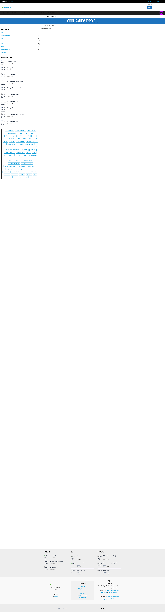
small (10, 160)
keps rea (33, 149)
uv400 (21, 174)
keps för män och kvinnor (12, 149)
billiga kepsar (29, 133)
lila (4, 155)
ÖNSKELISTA (150, 1)
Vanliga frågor (82, 597)
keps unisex (20, 152)
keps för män (34, 147)
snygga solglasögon (10, 166)
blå (28, 136)
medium (11, 155)
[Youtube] (103, 608)
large (28, 152)
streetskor (6, 171)
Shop (45, 16)
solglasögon (10, 169)
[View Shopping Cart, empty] (161, 13)
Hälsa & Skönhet (5, 35)
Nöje (2, 46)
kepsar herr (6, 147)
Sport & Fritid (4, 52)
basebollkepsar (12, 133)
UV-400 (14, 174)
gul (30, 138)
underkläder (34, 171)
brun (34, 136)
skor (33, 158)
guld (35, 138)
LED (34, 152)
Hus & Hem (4, 38)
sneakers (18, 160)
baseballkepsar (20, 130)
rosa (16, 158)
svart (26, 171)
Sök (149, 8)
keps (5, 141)
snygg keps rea (32, 166)
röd (21, 158)
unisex (7, 174)
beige (21, 133)
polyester (8, 158)
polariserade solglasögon (30, 155)
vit (34, 174)
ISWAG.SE (11, 1)
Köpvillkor (82, 593)
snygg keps (22, 166)
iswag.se (56, 596)
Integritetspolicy (82, 588)
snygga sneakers (27, 163)
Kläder (3, 44)
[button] (9, 13)
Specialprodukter (5, 49)
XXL (20, 177)
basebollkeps (31, 130)
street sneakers (17, 171)
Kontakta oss (82, 591)
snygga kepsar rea (14, 163)
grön (24, 138)
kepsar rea (15, 147)
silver (27, 158)
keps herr (24, 149)
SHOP (155, 1)
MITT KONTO (160, 1)
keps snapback (9, 152)
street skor (31, 169)
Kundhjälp (82, 586)
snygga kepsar (28, 160)
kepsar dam (21, 141)
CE (5, 138)
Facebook (11, 138)
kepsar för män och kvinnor (26, 144)
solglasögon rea (21, 169)
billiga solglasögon (10, 136)
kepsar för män (12, 144)
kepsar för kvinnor (32, 141)
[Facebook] (101, 608)
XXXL (25, 177)
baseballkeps (9, 130)
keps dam (24, 147)
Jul (2, 41)
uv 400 (28, 174)
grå (19, 138)
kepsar (12, 141)
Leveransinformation (82, 595)
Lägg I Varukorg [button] (103, 377)
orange (18, 155)
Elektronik (3, 32)
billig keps (21, 136)
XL (14, 177)
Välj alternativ (103, 204)
